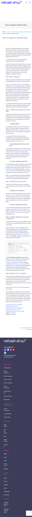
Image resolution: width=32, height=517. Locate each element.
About (5, 478)
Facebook (13, 312)
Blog (5, 436)
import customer (12, 195)
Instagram (13, 314)
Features (6, 484)
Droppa (21, 264)
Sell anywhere (7, 367)
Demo (5, 488)
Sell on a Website (8, 383)
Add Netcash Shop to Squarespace (14, 308)
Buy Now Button (8, 396)
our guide (11, 259)
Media (5, 453)
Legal (5, 460)
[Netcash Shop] (11, 2)
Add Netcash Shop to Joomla (13, 309)
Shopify (20, 130)
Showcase (6, 495)
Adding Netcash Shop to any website (15, 311)
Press (5, 457)
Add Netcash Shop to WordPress (14, 304)
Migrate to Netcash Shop (6, 510)
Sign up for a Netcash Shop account (15, 84)
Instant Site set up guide (17, 287)
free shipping (14, 262)
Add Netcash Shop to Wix (12, 306)
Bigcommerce (11, 131)
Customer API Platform (22, 209)
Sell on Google (7, 379)
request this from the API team (15, 212)
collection (8, 262)
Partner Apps (7, 417)
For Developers (7, 413)
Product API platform (11, 165)
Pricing (5, 481)
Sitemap (6, 469)
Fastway (17, 264)
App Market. (13, 265)
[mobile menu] (29, 2)
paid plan (16, 90)
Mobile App (7, 491)
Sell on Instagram (8, 376)
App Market (7, 399)
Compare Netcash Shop (6, 504)
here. (17, 100)
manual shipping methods (19, 260)
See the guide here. (18, 141)
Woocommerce (26, 130)
